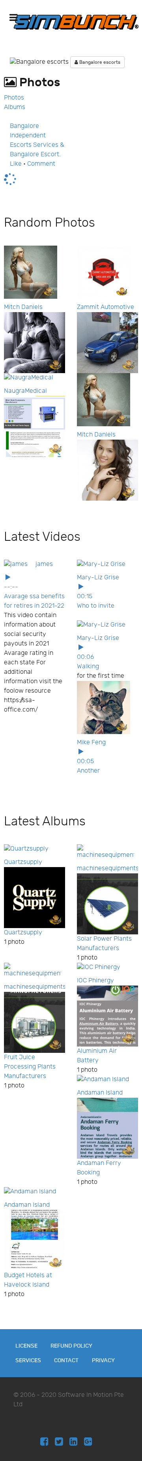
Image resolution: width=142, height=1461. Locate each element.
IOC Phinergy (95, 980)
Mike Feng (91, 742)
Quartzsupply (23, 862)
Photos (14, 98)
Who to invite (95, 606)
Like (16, 164)
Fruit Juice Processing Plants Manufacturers (30, 1067)
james (44, 564)
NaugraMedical (25, 391)
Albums (14, 107)
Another (88, 771)
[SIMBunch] (76, 21)
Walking (88, 666)
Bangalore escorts (99, 62)
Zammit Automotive (105, 307)
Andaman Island (100, 1093)
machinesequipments (108, 868)
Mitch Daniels (23, 307)
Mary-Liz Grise (98, 577)
